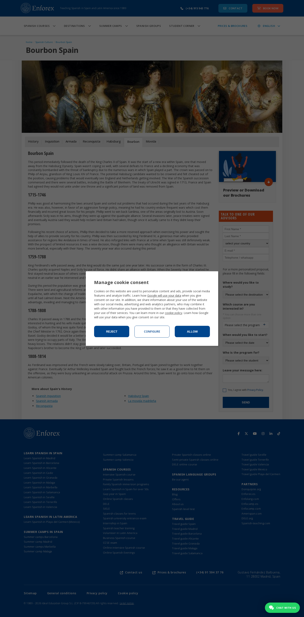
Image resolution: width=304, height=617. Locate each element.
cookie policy (173, 313)
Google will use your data (164, 295)
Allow (192, 331)
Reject (111, 331)
